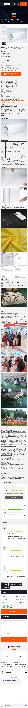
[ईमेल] (11, 607)
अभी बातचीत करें (24, 4)
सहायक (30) (11, 573)
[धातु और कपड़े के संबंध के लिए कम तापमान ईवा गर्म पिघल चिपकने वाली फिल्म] (7, 657)
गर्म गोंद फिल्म (4, 584)
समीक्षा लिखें (14, 497)
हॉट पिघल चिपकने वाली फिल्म (13, 19)
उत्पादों (5, 19)
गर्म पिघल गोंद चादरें (5, 587)
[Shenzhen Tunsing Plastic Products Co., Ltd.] (7, 4)
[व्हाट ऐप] (7, 606)
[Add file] (2, 705)
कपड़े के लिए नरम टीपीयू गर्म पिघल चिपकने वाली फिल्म (20, 665)
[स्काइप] (4, 607)
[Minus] (26, 672)
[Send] (26, 705)
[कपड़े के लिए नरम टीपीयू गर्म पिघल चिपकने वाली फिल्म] (20, 657)
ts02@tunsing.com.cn (8, 1)
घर (1, 19)
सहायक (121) (11, 533)
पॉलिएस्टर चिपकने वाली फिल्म (15, 584)
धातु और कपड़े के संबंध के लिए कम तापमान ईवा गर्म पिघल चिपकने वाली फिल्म (7, 665)
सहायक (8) (11, 553)
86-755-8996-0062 (22, 1)
